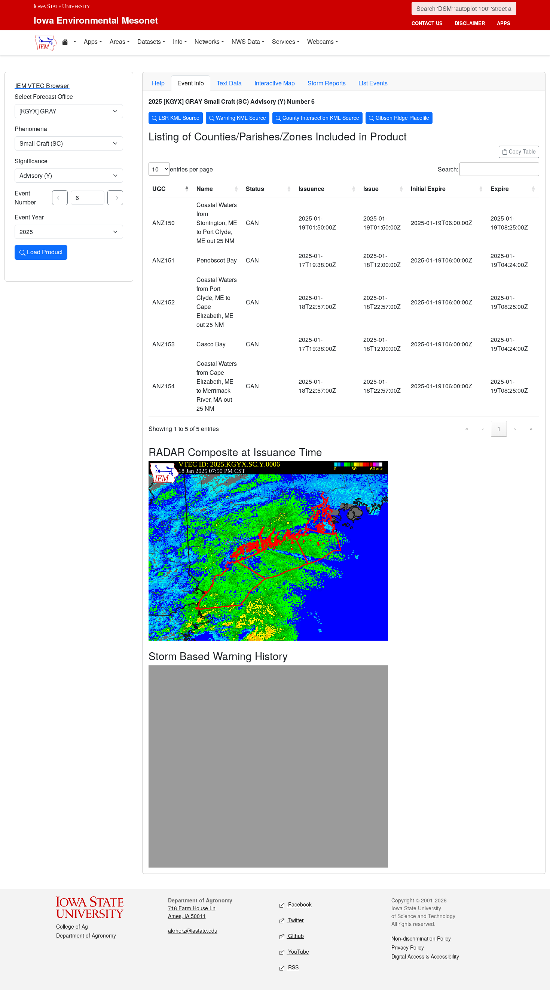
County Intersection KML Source (320, 117)
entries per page (191, 169)
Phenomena (31, 128)
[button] (69, 42)
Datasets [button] (149, 41)
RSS (293, 967)
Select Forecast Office (44, 96)
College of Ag (72, 926)
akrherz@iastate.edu (192, 930)
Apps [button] (91, 41)
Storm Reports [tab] (327, 83)
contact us (427, 23)
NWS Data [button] (246, 41)
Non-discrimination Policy (421, 938)
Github (295, 935)
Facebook (299, 904)
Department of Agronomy (86, 935)
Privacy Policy (407, 947)
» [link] (531, 428)
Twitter (295, 920)
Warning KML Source (240, 117)
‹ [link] (483, 428)
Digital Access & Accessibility (425, 956)
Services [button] (283, 41)
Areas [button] (117, 41)
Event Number (25, 197)
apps (503, 23)
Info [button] (178, 41)
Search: (448, 169)
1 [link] (499, 428)
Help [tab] (158, 83)
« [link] (466, 428)
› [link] (515, 428)
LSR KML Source (178, 117)
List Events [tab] (373, 83)
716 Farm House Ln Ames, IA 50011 (192, 912)
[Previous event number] (60, 197)
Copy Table (521, 151)
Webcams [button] (320, 41)
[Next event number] (115, 197)
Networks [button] (207, 41)
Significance (31, 161)
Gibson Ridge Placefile (401, 117)
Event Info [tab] (190, 83)
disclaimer (470, 23)
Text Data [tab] (229, 83)
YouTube (298, 951)
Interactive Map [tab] (274, 83)
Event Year (29, 217)
